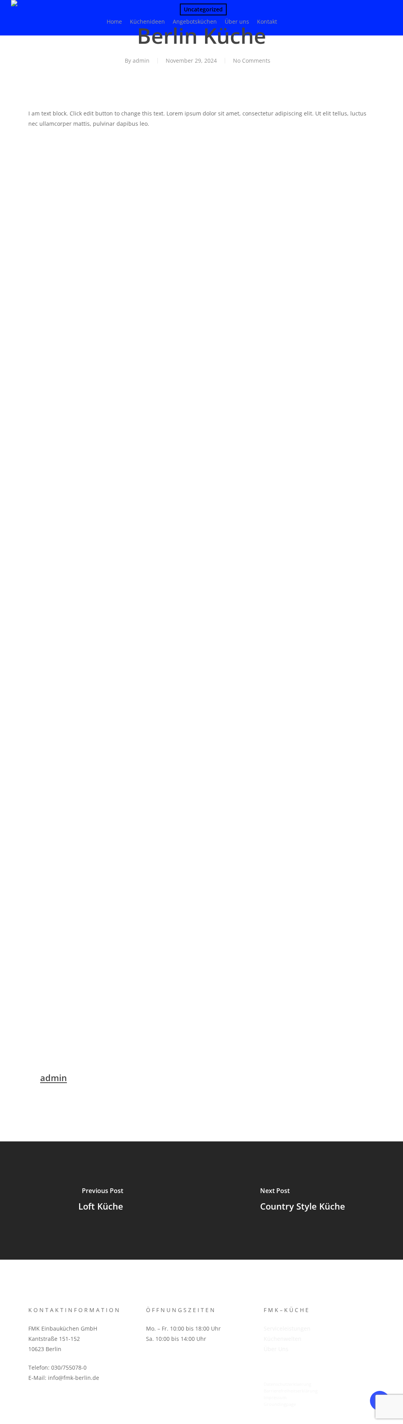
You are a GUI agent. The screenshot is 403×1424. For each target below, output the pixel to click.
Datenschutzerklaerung (287, 1384)
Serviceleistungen (287, 1328)
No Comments (251, 60)
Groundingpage (280, 1404)
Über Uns (276, 1349)
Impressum (275, 1397)
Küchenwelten (282, 1338)
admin (141, 60)
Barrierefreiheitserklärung (291, 1391)
